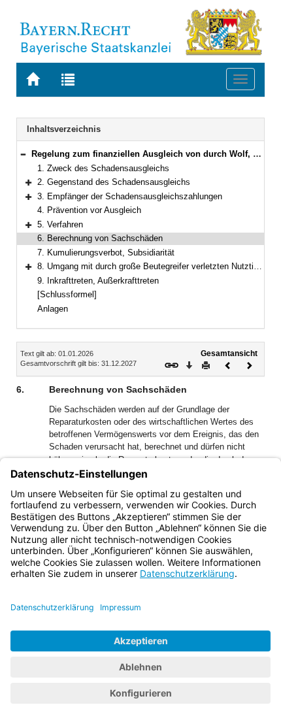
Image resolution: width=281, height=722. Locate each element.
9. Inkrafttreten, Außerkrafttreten (98, 281)
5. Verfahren (60, 224)
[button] (23, 154)
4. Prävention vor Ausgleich (89, 210)
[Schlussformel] (67, 294)
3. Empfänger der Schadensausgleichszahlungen (129, 196)
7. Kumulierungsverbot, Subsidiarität (105, 252)
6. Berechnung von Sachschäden (100, 238)
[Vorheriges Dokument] (228, 364)
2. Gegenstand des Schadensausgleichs (113, 182)
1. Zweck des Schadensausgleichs (103, 168)
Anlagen (52, 309)
